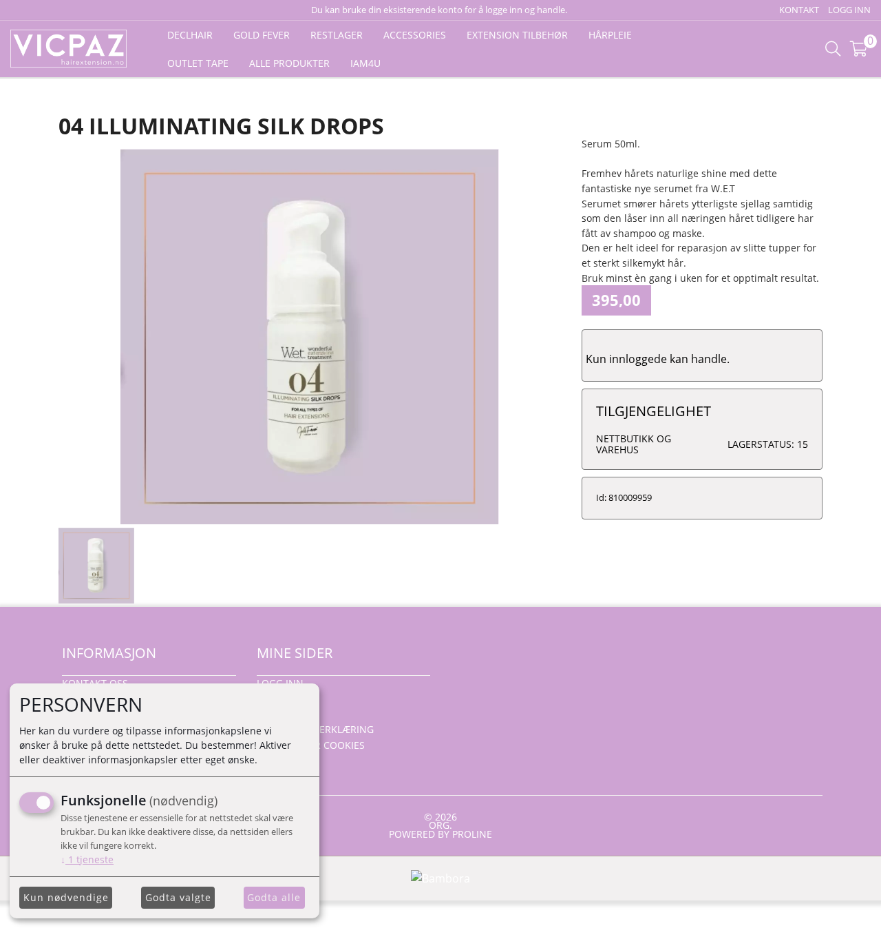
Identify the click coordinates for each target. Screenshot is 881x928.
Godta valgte (178, 897)
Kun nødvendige (66, 897)
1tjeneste (87, 859)
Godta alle (274, 897)
